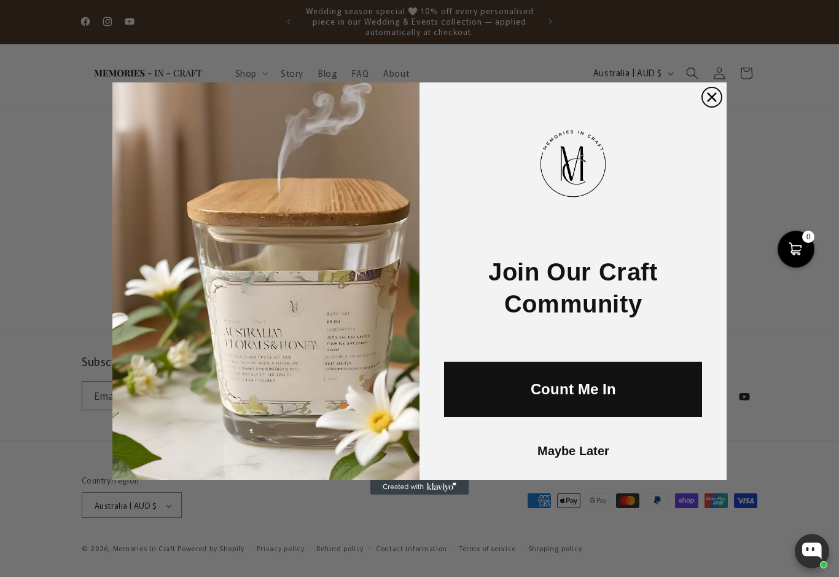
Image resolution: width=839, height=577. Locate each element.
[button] (796, 249)
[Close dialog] (712, 97)
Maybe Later (573, 451)
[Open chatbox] (812, 551)
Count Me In (573, 389)
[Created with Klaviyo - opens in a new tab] (419, 487)
